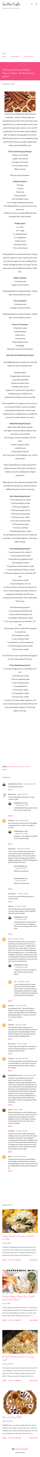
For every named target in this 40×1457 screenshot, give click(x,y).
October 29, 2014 (21, 1131)
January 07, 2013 (21, 1005)
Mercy (10, 1156)
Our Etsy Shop (28, 56)
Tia (9, 939)
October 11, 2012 (20, 906)
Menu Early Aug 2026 (12, 1417)
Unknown (11, 820)
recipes (28, 766)
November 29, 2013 (29, 1075)
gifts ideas (20, 766)
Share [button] (4, 769)
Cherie (10, 1109)
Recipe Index (15, 56)
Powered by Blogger (21, 1449)
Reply (10, 790)
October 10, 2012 (22, 893)
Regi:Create (12, 794)
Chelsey (10, 906)
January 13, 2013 (20, 868)
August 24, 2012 (22, 794)
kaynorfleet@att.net (20, 866)
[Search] (32, 3)
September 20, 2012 (23, 848)
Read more (34, 1260)
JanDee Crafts (11, 4)
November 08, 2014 (20, 1156)
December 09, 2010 (29, 784)
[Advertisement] (20, 32)
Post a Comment (14, 1260)
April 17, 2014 (18, 1109)
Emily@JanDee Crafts (15, 784)
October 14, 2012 (21, 919)
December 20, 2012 (18, 939)
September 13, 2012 (21, 833)
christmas (12, 766)
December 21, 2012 (24, 981)
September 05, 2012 (21, 805)
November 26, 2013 (22, 1058)
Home (4, 56)
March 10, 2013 (22, 1044)
